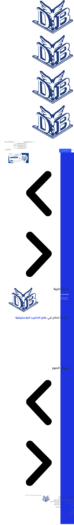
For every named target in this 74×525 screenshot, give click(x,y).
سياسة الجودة (59, 507)
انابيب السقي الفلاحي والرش (56, 501)
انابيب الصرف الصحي (57, 504)
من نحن (60, 498)
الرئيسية (60, 497)
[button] (38, 193)
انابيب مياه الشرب (58, 503)
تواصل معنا (8, 149)
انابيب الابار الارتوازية (57, 500)
